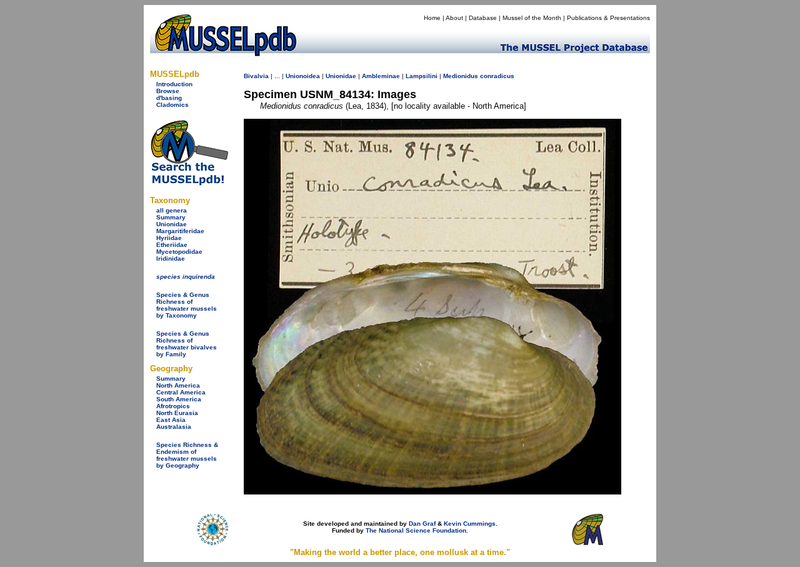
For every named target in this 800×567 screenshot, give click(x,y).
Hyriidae (169, 237)
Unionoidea (303, 76)
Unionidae (171, 224)
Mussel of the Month (531, 17)
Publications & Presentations (608, 17)
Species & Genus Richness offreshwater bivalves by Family (186, 344)
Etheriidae (172, 244)
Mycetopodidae (179, 251)
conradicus (497, 76)
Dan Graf (422, 523)
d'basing (169, 97)
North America (178, 385)
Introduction (174, 84)
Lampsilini (422, 76)
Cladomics (172, 104)
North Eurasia (177, 412)
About (454, 17)
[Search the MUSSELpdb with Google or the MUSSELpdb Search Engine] (189, 183)
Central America (181, 392)
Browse (167, 91)
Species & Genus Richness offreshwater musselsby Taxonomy (186, 305)
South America (178, 399)
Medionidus (460, 76)
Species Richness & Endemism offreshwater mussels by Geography (187, 455)
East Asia (171, 419)
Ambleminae (381, 76)
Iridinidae (170, 258)
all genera (171, 210)
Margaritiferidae (180, 231)
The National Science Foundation (416, 530)
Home (432, 17)
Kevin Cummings (470, 523)
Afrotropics (173, 406)
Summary (171, 217)
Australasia (173, 426)
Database (483, 17)
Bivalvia (256, 76)
